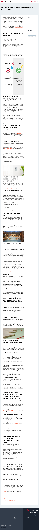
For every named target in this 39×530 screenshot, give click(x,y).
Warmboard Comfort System (15, 510)
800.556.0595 (33, 1)
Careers (13, 520)
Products (13, 509)
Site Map (10, 525)
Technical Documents (4, 518)
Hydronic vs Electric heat (7, 498)
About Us (13, 519)
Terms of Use (6, 525)
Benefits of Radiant (3, 509)
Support (2, 517)
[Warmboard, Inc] (7, 1)
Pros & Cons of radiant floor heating (9, 500)
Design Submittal (14, 518)
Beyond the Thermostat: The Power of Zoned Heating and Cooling (32, 20)
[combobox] (32, 32)
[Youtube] (37, 515)
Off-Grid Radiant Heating (31, 23)
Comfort (5, 515)
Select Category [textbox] (30, 36)
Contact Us (13, 517)
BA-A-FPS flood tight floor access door (9, 410)
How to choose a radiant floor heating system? (11, 502)
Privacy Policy (2, 525)
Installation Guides (3, 519)
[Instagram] (35, 515)
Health (2, 515)
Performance (2, 510)
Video (1, 520)
